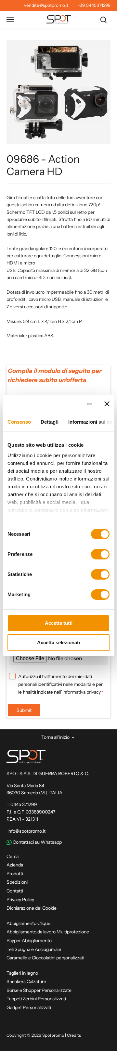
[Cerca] (103, 20)
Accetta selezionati (58, 642)
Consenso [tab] (19, 422)
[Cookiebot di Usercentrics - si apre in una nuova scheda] (68, 404)
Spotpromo (53, 1035)
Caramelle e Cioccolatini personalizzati (45, 958)
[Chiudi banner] (107, 403)
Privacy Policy (20, 900)
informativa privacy (81, 692)
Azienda (14, 865)
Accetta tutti (58, 623)
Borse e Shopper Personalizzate (39, 990)
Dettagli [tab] (49, 422)
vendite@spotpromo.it (46, 5)
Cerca (12, 856)
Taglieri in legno (22, 973)
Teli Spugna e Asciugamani (33, 949)
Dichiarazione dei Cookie (31, 908)
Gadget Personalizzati (28, 1007)
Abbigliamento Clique (28, 923)
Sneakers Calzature (26, 981)
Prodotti (14, 874)
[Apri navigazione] (10, 19)
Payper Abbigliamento (29, 940)
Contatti (14, 891)
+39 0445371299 (94, 5)
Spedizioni (17, 882)
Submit (24, 710)
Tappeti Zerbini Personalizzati (36, 999)
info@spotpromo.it (26, 831)
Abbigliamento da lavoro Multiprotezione (47, 932)
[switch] (100, 554)
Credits (74, 1035)
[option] (58, 92)
